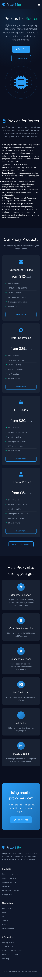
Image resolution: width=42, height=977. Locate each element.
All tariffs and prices (10, 890)
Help (4, 924)
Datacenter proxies (10, 874)
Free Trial (22, 49)
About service (7, 908)
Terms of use (7, 946)
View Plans (22, 58)
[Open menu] (39, 4)
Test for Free (22, 820)
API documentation (10, 954)
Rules (4, 912)
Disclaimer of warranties (12, 950)
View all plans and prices (22, 544)
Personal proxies (9, 882)
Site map (5, 959)
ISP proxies (6, 886)
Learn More (21, 314)
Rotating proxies (9, 878)
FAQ (3, 916)
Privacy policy (8, 942)
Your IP (5, 920)
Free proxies (7, 894)
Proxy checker (8, 928)
